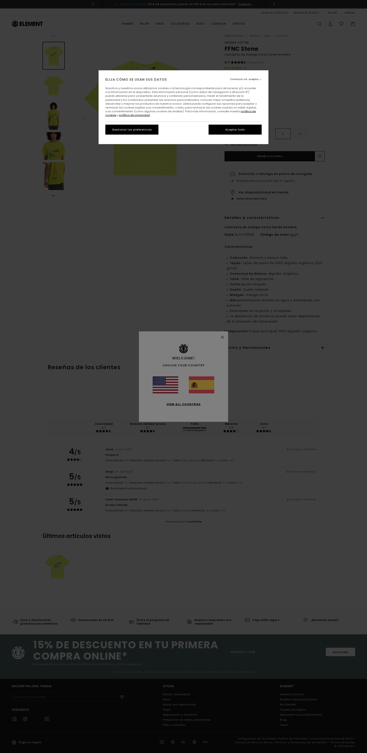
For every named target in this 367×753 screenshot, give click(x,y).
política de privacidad (134, 115)
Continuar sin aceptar (244, 79)
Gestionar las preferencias (132, 129)
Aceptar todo (235, 129)
